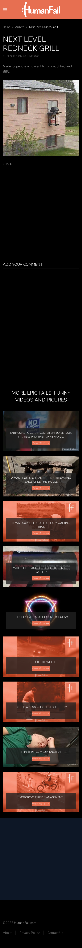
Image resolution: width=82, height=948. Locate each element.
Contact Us (55, 933)
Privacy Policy (29, 933)
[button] (5, 9)
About (7, 933)
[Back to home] (41, 9)
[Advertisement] (41, 213)
